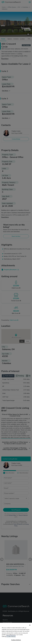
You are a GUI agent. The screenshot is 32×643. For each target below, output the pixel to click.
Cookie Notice (11, 636)
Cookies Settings (16, 640)
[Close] (30, 625)
